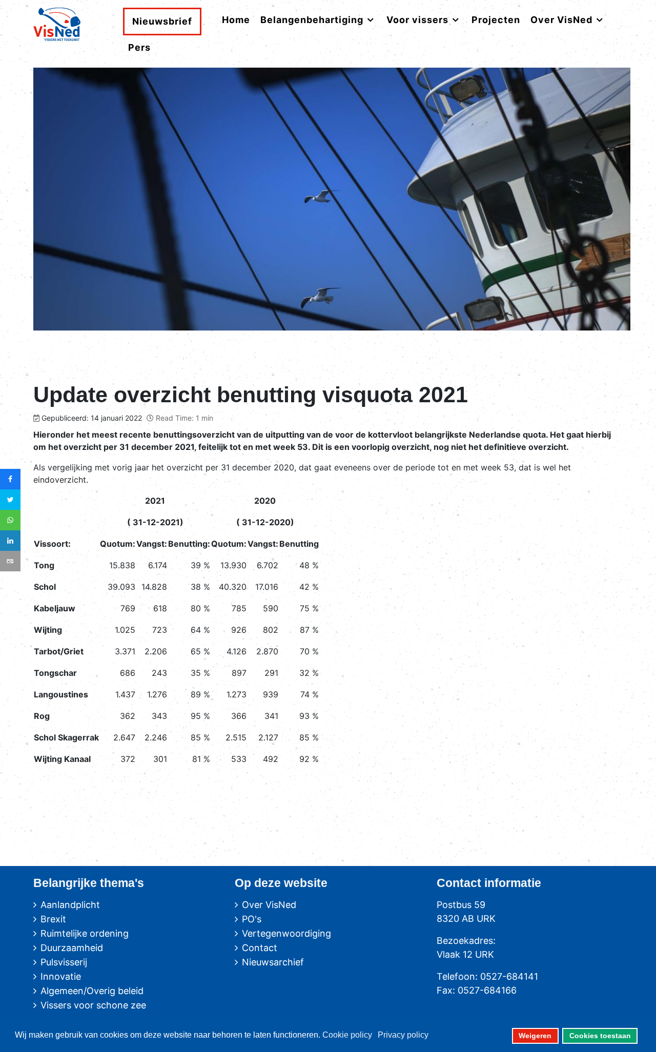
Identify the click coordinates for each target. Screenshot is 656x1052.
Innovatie (60, 976)
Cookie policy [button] (347, 1034)
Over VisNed (269, 904)
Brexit (53, 919)
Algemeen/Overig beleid (92, 990)
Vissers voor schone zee (93, 1005)
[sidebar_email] (10, 561)
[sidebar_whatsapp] (10, 520)
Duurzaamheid (71, 947)
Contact (259, 947)
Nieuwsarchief (273, 962)
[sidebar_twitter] (10, 499)
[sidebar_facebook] (10, 479)
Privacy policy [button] (403, 1034)
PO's (251, 919)
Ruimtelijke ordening (84, 933)
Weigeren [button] (535, 1036)
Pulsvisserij (63, 962)
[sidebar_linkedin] (10, 540)
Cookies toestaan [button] (600, 1036)
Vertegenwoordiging (286, 933)
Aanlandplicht (70, 904)
